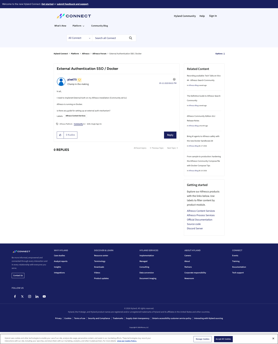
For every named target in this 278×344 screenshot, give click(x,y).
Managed (143, 261)
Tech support (238, 272)
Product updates (101, 278)
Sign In (213, 16)
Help (202, 16)
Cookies (67, 318)
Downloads (99, 267)
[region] (139, 339)
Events (235, 255)
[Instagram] (29, 296)
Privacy (58, 318)
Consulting (144, 267)
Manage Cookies (203, 339)
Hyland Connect (61, 53)
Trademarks (118, 318)
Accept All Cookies (223, 339)
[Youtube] (44, 296)
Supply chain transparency (137, 318)
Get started (47, 4)
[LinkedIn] (37, 296)
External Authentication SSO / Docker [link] (125, 53)
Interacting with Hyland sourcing (208, 318)
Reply (170, 135)
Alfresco (85, 53)
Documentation (239, 267)
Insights (57, 267)
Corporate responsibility (195, 272)
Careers (187, 255)
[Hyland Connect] (73, 16)
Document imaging (148, 278)
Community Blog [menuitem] (99, 25)
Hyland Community (185, 16)
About (187, 261)
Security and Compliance (99, 318)
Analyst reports (60, 261)
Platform (75, 53)
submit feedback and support (72, 4)
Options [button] (219, 53)
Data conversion (147, 272)
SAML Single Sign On (94, 124)
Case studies (59, 255)
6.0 (79, 124)
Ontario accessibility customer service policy (171, 318)
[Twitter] (22, 296)
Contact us (18, 275)
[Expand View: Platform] (83, 26)
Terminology (99, 261)
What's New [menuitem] (60, 25)
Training (235, 261)
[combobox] (114, 38)
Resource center (101, 255)
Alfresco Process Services (201, 215)
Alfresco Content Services (75, 116)
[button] (60, 135)
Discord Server (195, 228)
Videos (97, 272)
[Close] (273, 338)
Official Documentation (199, 220)
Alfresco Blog (193, 85)
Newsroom (189, 278)
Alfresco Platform (66, 124)
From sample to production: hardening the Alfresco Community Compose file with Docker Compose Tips (204, 161)
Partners (188, 267)
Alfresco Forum (99, 53)
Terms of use (79, 318)
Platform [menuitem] (77, 25)
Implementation (147, 255)
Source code (194, 224)
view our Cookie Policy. (127, 341)
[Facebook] (15, 296)
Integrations (59, 272)
